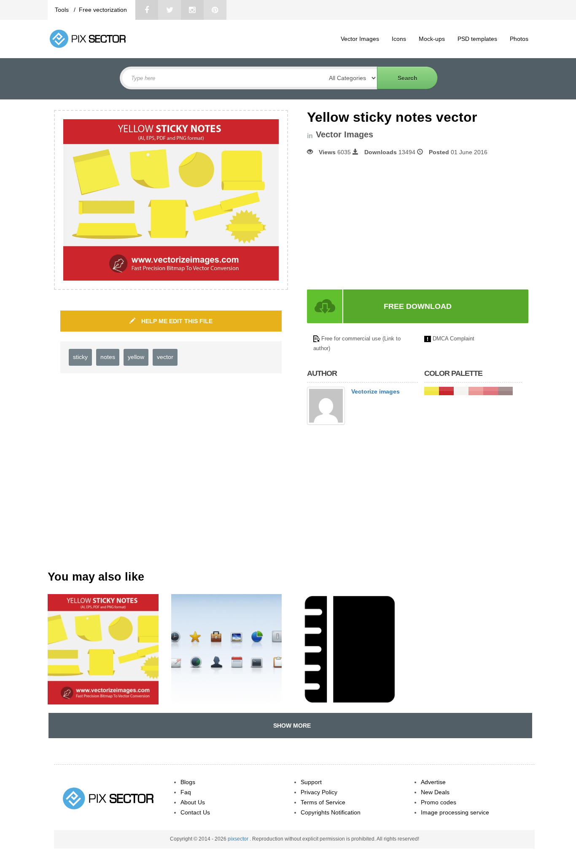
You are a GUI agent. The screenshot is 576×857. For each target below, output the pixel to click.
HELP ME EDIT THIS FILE (176, 321)
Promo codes (438, 802)
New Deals (435, 792)
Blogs (187, 782)
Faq (185, 792)
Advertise (433, 782)
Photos (519, 38)
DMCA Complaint (453, 338)
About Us (192, 802)
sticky (80, 357)
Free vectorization (103, 9)
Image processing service (455, 812)
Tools (62, 9)
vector (165, 357)
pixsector (239, 839)
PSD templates (477, 38)
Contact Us (195, 812)
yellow (136, 357)
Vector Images (360, 38)
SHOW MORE (290, 725)
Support (311, 782)
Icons (399, 38)
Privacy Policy (319, 792)
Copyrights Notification (331, 812)
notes (107, 357)
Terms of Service (323, 802)
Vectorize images (375, 391)
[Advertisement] (378, 223)
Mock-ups (432, 38)
